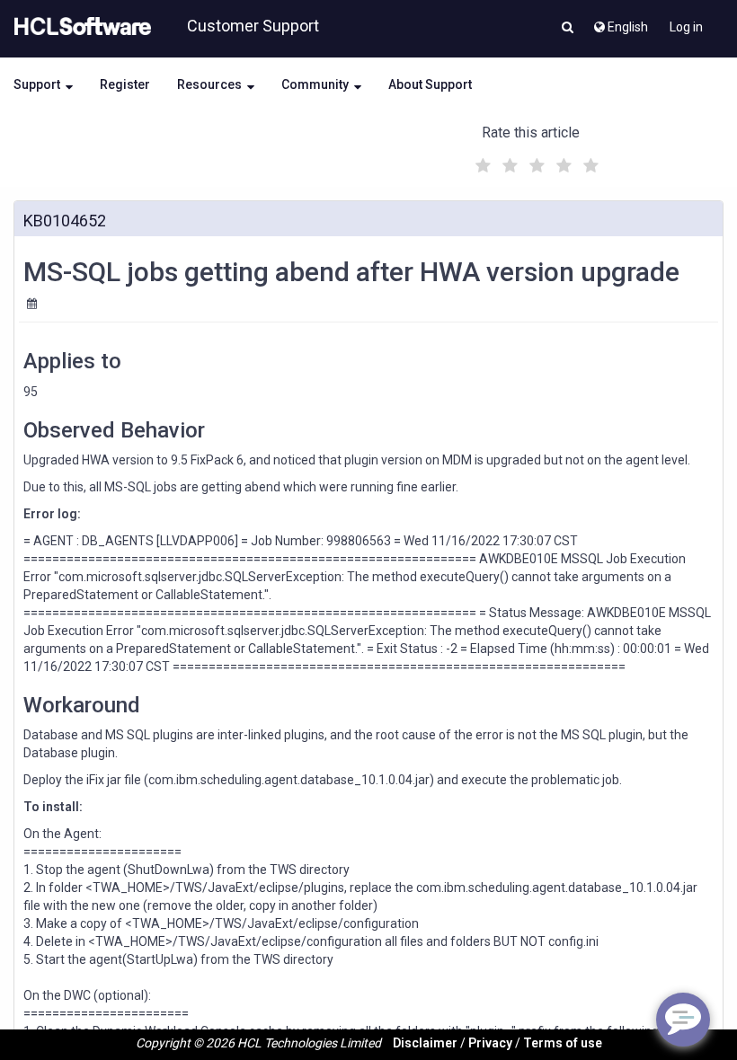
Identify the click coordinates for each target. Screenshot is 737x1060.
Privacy (490, 1043)
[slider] (534, 163)
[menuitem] (620, 22)
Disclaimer (425, 1043)
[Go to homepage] (79, 27)
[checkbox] (481, 161)
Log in (686, 27)
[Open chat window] (683, 1020)
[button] (568, 29)
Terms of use (562, 1043)
